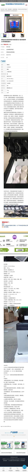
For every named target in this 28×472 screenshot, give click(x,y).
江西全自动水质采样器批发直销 (7, 452)
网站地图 (23, 460)
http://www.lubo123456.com (6, 426)
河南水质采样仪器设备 (20, 452)
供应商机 (10, 9)
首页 (6, 9)
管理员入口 (19, 460)
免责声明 (14, 460)
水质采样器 (15, 9)
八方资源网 (10, 460)
